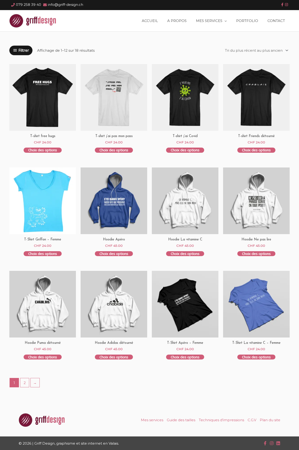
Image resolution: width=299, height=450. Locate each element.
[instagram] (286, 4)
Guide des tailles (181, 420)
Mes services (152, 420)
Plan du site (270, 420)
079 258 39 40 (28, 4)
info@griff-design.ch (65, 4)
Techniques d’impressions (221, 420)
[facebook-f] (282, 4)
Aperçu (42, 126)
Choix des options (42, 150)
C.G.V (252, 420)
